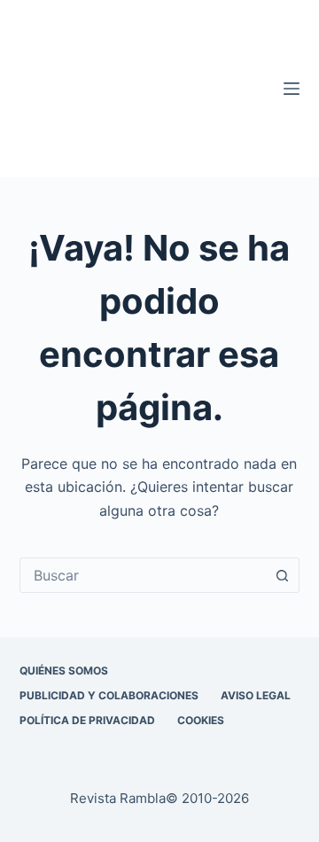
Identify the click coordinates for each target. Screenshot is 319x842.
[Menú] (292, 89)
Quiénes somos (63, 670)
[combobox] (143, 575)
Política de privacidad (87, 720)
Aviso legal (256, 695)
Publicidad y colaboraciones (108, 695)
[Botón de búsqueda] (282, 575)
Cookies (200, 720)
